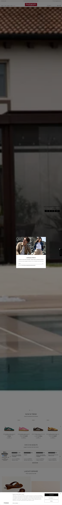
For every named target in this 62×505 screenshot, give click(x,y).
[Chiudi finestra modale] (45, 238)
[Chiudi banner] (60, 493)
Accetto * (27, 265)
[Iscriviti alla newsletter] (43, 263)
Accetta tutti (51, 494)
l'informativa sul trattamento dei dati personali (28, 265)
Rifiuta (51, 501)
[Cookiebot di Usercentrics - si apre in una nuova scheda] (6, 503)
